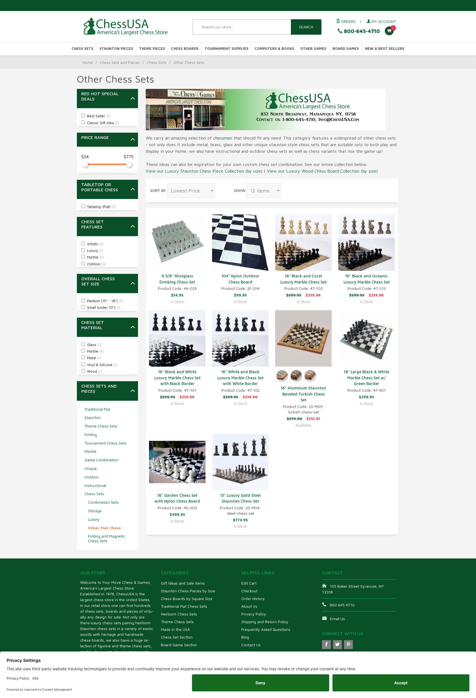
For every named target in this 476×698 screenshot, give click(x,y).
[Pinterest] (348, 644)
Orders (348, 21)
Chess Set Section (177, 637)
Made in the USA (175, 629)
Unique (91, 468)
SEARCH (306, 26)
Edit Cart (248, 583)
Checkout (249, 590)
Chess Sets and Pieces (120, 62)
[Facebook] (326, 644)
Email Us (337, 618)
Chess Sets (82, 49)
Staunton (93, 417)
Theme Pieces (152, 49)
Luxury (94, 519)
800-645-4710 (361, 31)
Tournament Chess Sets (105, 443)
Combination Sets (103, 502)
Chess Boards (185, 49)
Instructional (95, 485)
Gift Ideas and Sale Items (183, 583)
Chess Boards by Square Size (186, 598)
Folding (91, 434)
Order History (253, 598)
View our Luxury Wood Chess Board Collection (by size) (322, 170)
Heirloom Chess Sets (179, 614)
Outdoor (92, 477)
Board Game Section (179, 644)
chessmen (222, 137)
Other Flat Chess (104, 527)
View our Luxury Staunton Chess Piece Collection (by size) (204, 170)
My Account (383, 21)
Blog (245, 637)
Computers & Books (274, 49)
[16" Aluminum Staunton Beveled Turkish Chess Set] (303, 338)
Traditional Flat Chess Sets (184, 606)
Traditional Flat (97, 409)
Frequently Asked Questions (265, 629)
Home (87, 62)
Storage (95, 510)
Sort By (158, 190)
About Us (249, 606)
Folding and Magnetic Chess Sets (106, 538)
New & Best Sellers (384, 49)
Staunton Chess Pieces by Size (188, 590)
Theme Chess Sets (101, 426)
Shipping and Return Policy (264, 621)
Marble (90, 451)
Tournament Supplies (226, 49)
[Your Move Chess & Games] (130, 27)
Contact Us (251, 644)
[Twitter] (337, 644)
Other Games (313, 49)
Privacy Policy (253, 614)
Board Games (345, 49)
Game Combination (101, 459)
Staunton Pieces (116, 49)
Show (239, 190)
